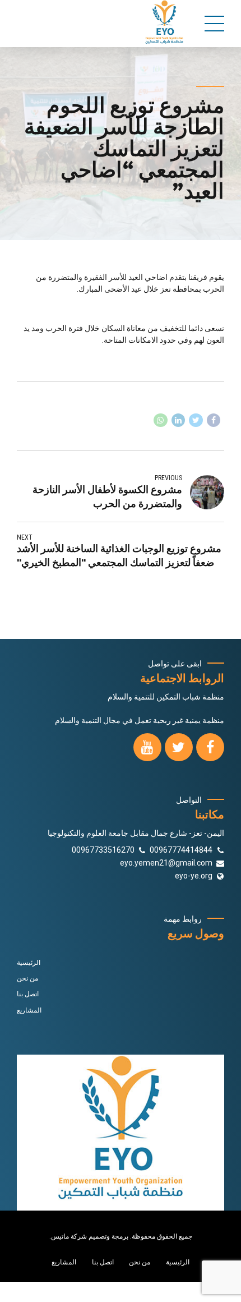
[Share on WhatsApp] (161, 420)
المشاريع (29, 1010)
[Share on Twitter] (196, 420)
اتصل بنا (28, 994)
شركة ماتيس (69, 1236)
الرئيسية (28, 963)
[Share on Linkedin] (179, 420)
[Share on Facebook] (214, 420)
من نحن (27, 978)
